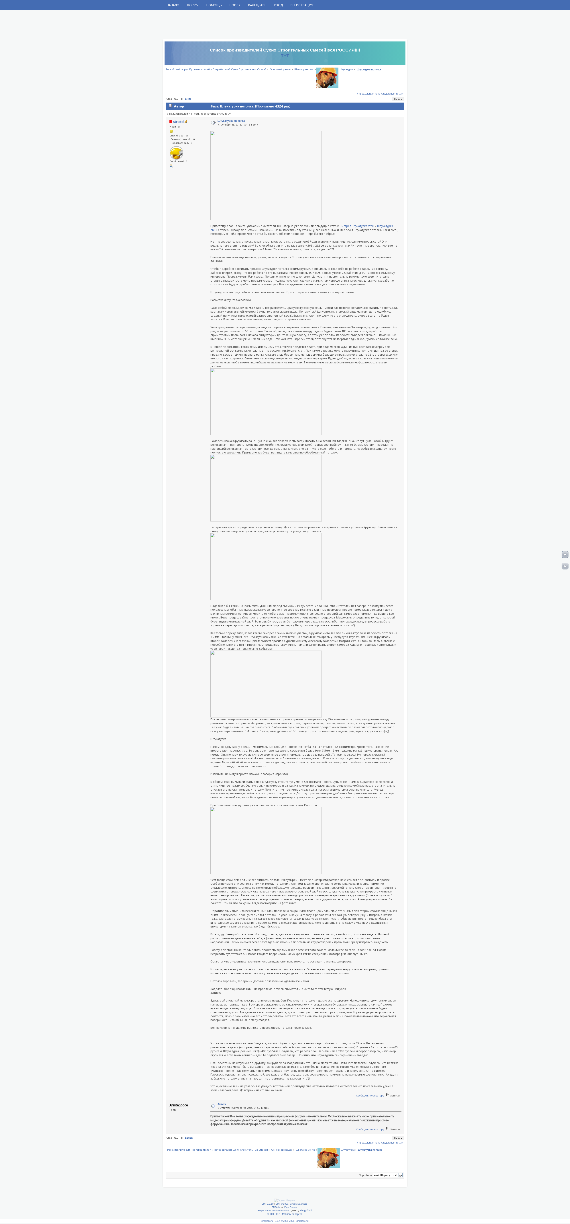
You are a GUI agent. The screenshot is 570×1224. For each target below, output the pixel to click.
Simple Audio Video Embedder (273, 1210)
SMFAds (276, 1207)
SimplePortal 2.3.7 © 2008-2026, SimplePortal (285, 1220)
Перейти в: (365, 1175)
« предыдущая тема (368, 93)
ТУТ (285, 56)
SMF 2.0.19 (268, 1204)
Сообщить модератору (370, 1095)
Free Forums (290, 1207)
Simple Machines (298, 1204)
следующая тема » (392, 93)
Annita (222, 1104)
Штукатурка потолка (231, 121)
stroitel (178, 121)
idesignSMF (305, 1210)
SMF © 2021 (282, 1204)
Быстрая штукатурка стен (357, 226)
